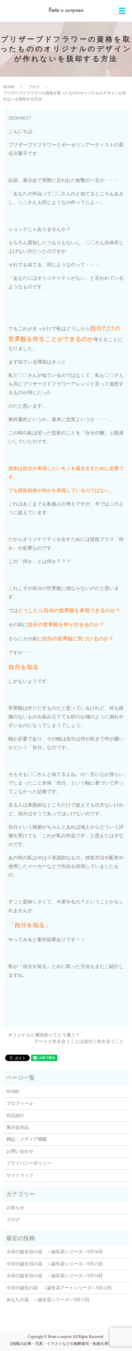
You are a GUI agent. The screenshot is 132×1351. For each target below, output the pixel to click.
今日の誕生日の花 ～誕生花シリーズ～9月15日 (54, 1263)
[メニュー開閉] (122, 11)
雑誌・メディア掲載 (26, 1139)
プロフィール (19, 1103)
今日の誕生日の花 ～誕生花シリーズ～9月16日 (54, 1251)
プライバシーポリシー (28, 1163)
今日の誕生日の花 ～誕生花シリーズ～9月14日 (54, 1275)
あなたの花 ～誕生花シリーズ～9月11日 (47, 1299)
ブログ (34, 87)
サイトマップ (19, 1175)
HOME (9, 87)
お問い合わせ (19, 1151)
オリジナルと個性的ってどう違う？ (44, 1035)
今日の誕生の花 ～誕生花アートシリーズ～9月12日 (59, 1287)
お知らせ (15, 1207)
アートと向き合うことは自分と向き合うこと (79, 1041)
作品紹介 (15, 1115)
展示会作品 (17, 1127)
